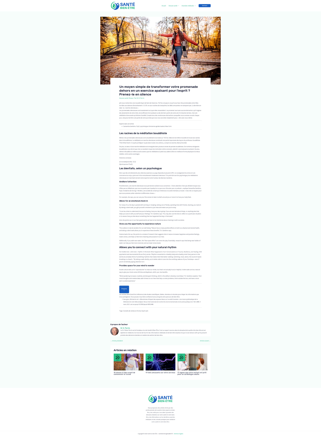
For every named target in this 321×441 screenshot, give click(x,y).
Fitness (131, 98)
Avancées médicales (188, 6)
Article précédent (117, 341)
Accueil (164, 6)
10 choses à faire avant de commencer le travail (124, 373)
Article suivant (205, 341)
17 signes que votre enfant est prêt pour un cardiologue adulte (191, 373)
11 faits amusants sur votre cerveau (160, 373)
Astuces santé (173, 6)
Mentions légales (178, 433)
